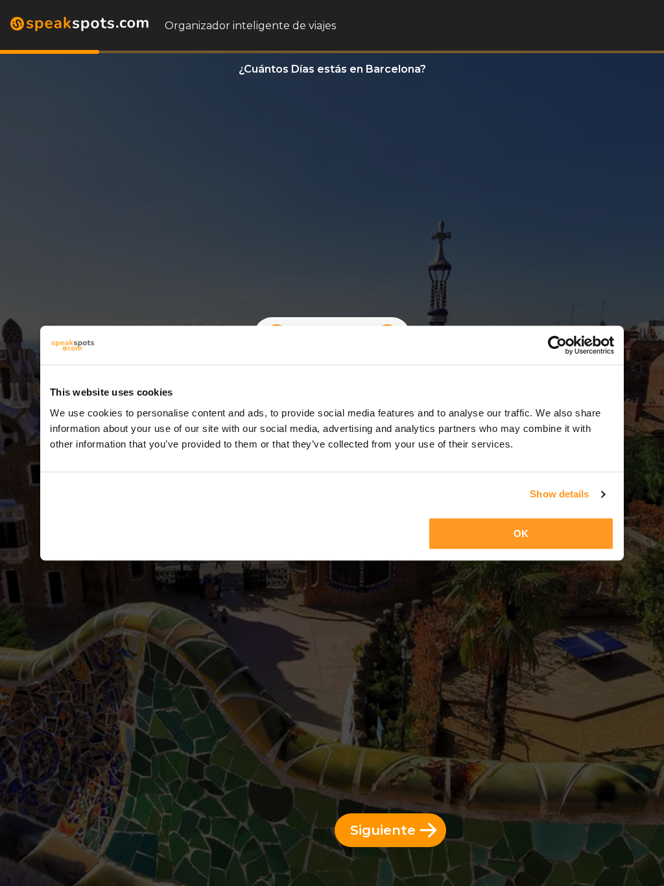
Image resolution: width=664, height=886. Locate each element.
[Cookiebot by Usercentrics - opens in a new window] (557, 345)
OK (521, 533)
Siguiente (383, 830)
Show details (559, 493)
